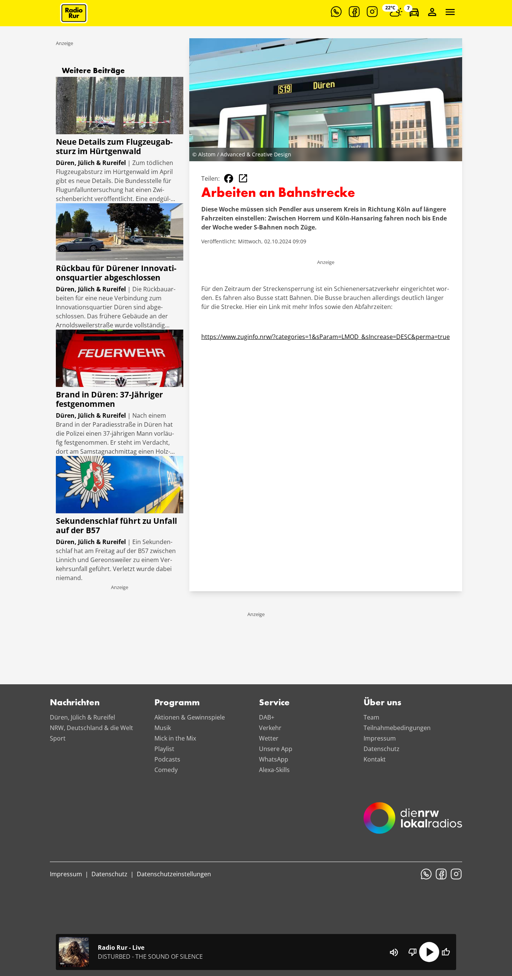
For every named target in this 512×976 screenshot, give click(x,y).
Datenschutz (382, 749)
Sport (58, 738)
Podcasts (167, 759)
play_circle (429, 952)
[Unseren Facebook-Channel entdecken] (354, 12)
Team (371, 717)
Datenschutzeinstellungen (174, 874)
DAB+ (266, 717)
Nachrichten (75, 703)
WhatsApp (273, 759)
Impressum (380, 738)
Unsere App (275, 749)
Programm (177, 703)
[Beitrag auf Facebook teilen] (228, 178)
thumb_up (445, 952)
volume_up (394, 952)
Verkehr (270, 728)
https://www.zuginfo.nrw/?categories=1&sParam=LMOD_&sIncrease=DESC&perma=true (325, 337)
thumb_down (412, 952)
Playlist (164, 749)
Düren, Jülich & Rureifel (82, 717)
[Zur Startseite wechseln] (74, 13)
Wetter (268, 738)
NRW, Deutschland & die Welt (91, 728)
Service (274, 703)
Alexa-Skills (274, 770)
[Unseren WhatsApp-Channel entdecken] (336, 12)
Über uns (382, 703)
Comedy (166, 770)
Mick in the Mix (175, 738)
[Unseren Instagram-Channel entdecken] (372, 12)
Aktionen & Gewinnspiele (189, 717)
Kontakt (375, 759)
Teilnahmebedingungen (397, 728)
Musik (162, 728)
